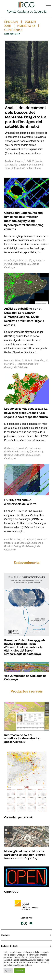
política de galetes (23, 965)
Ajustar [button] (8, 971)
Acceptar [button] (19, 971)
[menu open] (48, 4)
